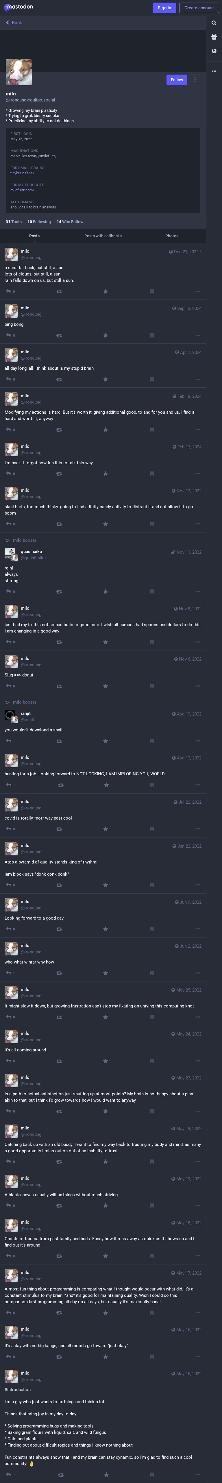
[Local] (214, 37)
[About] (214, 71)
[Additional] (198, 291)
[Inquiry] (214, 23)
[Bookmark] (152, 291)
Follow (177, 79)
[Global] (214, 51)
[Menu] (195, 80)
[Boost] (59, 291)
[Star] (105, 291)
